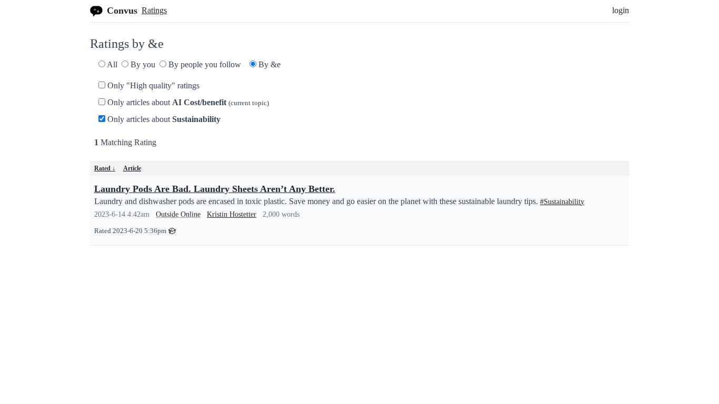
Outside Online (178, 214)
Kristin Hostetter (231, 214)
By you (141, 64)
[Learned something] (172, 230)
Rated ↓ (104, 168)
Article (132, 168)
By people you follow (203, 64)
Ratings (154, 10)
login (620, 10)
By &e (268, 64)
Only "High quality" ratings (152, 85)
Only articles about (187, 102)
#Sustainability (562, 202)
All (111, 64)
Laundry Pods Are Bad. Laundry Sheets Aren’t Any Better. (214, 189)
